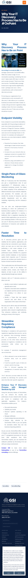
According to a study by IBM (10, 70)
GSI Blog (4, 10)
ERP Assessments (19, 537)
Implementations (19, 539)
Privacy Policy (6, 560)
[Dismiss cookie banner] (24, 548)
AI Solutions (5, 533)
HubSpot (4, 537)
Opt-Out (19, 573)
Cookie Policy (12, 560)
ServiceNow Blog (16, 486)
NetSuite (4, 541)
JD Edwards (4, 539)
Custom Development (20, 535)
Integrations (18, 541)
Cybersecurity (5, 535)
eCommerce (18, 533)
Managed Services (19, 543)
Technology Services (7, 543)
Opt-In (8, 573)
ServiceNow (6, 486)
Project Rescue (18, 545)
